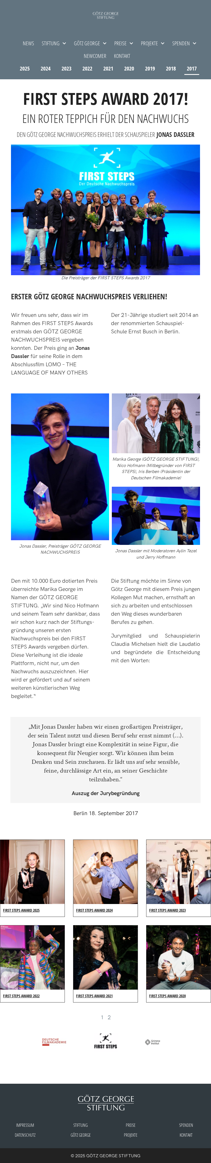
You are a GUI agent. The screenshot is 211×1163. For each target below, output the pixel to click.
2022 (87, 68)
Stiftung (51, 43)
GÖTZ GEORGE (87, 43)
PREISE (130, 1125)
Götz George (81, 1135)
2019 (150, 68)
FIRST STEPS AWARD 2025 (21, 910)
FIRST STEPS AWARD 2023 (167, 910)
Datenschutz (25, 1135)
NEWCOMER (95, 56)
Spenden (181, 43)
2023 (66, 68)
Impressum (25, 1125)
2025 (25, 68)
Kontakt (122, 56)
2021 (108, 68)
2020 (129, 68)
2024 (46, 68)
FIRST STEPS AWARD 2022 (21, 995)
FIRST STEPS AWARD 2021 (94, 995)
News (28, 43)
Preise (120, 43)
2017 (192, 68)
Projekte (149, 43)
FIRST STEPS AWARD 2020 (167, 995)
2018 (171, 68)
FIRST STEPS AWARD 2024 (94, 910)
